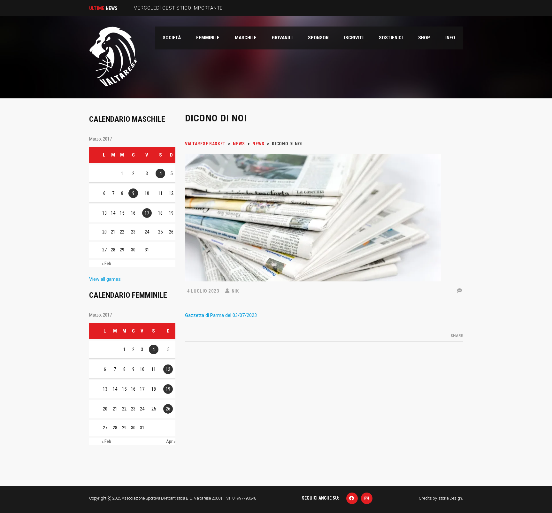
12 (168, 369)
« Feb (106, 263)
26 (168, 409)
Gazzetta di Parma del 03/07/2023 (221, 315)
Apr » (170, 441)
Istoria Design (450, 498)
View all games (105, 279)
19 (168, 389)
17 (147, 213)
